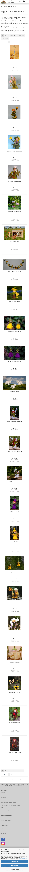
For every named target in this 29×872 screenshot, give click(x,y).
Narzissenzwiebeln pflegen (14, 301)
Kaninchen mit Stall (14, 241)
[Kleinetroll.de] (8, 1)
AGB (2, 807)
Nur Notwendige (14, 865)
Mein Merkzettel (4, 825)
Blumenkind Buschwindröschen (14, 181)
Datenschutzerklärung (23, 858)
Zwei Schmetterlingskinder (14, 692)
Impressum (3, 797)
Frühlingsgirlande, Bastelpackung (14, 271)
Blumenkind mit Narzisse (14, 602)
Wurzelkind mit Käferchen (14, 722)
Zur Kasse (3, 823)
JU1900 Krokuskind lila (14, 511)
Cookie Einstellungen (5, 810)
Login (2, 828)
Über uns (3, 792)
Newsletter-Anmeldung (6, 820)
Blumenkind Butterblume (14, 121)
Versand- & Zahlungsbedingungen (8, 802)
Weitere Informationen (14, 869)
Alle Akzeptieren (14, 861)
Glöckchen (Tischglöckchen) (14, 211)
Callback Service (4, 795)
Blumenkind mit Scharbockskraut (14, 151)
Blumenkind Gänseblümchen (14, 91)
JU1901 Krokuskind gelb (14, 541)
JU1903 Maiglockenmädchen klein (14, 421)
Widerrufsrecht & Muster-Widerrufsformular (10, 805)
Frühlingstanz (14, 61)
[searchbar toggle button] (20, 1)
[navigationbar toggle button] (27, 1)
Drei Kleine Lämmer (14, 391)
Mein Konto (3, 818)
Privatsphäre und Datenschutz (7, 800)
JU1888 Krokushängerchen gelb (14, 331)
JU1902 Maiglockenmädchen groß (14, 451)
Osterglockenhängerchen (14, 572)
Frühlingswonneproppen (14, 662)
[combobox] (11, 35)
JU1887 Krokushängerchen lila (14, 361)
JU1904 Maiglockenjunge (14, 481)
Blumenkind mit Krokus (14, 632)
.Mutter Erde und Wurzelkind (14, 752)
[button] (2, 35)
